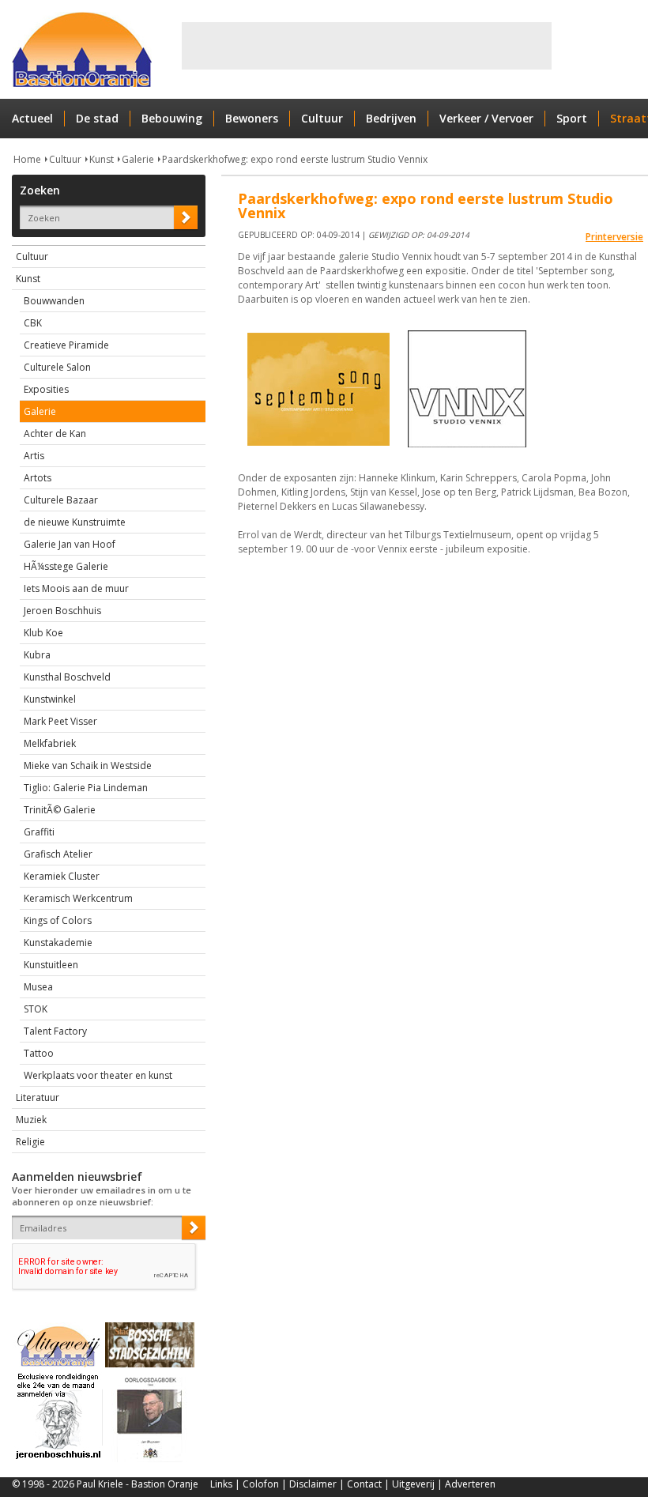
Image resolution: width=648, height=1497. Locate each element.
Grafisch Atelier (58, 854)
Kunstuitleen (51, 964)
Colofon (261, 1484)
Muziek (31, 1119)
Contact (364, 1484)
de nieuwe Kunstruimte (75, 522)
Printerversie (614, 236)
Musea (38, 987)
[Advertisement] (367, 46)
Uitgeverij (413, 1484)
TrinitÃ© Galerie (60, 809)
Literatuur (37, 1097)
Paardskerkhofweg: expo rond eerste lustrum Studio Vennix (295, 159)
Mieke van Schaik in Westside (88, 765)
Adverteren (470, 1484)
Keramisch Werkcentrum (78, 898)
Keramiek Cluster (62, 876)
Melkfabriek (50, 743)
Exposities (46, 389)
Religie (30, 1141)
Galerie (138, 159)
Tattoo (39, 1053)
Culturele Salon (57, 367)
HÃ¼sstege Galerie (66, 566)
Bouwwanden (54, 300)
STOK (35, 1009)
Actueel (32, 118)
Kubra (37, 655)
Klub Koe (43, 632)
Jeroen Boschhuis (62, 610)
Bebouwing (171, 118)
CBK (33, 323)
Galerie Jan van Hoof (69, 544)
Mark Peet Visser (60, 721)
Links (221, 1484)
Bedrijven (391, 118)
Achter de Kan (55, 433)
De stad (97, 118)
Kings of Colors (58, 920)
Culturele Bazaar (61, 500)
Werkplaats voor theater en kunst (98, 1075)
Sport (571, 118)
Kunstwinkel (50, 699)
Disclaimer (313, 1484)
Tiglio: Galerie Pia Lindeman (86, 787)
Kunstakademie (58, 942)
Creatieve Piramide (66, 345)
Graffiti (39, 832)
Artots (37, 478)
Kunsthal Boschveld (67, 677)
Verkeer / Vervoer (486, 118)
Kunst (101, 159)
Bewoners (251, 118)
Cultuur (322, 118)
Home (27, 159)
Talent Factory (55, 1031)
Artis (34, 455)
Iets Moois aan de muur (76, 588)
